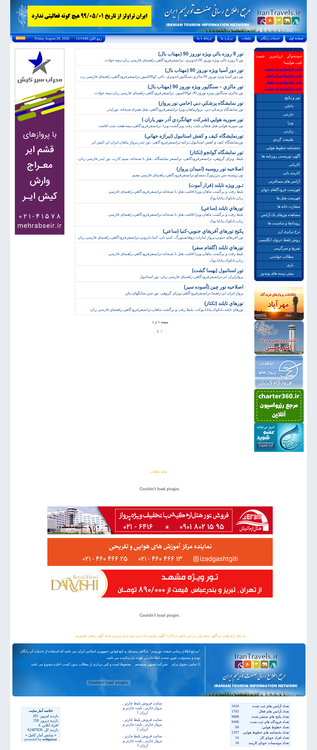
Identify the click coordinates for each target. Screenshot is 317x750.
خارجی (288, 114)
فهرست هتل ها (288, 198)
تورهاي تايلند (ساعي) (222, 208)
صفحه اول (296, 38)
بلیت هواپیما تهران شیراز (283, 88)
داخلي (288, 106)
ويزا (290, 123)
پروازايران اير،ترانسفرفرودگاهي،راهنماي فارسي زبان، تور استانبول (191, 277)
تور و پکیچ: (292, 97)
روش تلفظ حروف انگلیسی (279, 240)
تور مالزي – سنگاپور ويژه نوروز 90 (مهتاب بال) (195, 86)
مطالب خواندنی (281, 256)
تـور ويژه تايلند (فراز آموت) (216, 185)
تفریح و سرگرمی (287, 248)
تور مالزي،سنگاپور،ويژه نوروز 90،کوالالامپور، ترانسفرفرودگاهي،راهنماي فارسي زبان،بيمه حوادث (168, 93)
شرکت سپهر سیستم (151, 664)
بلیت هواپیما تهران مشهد (283, 69)
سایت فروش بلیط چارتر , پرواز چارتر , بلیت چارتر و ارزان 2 (142, 724)
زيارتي (288, 131)
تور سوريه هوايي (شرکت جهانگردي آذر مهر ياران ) (192, 119)
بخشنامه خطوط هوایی (283, 148)
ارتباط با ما (204, 38)
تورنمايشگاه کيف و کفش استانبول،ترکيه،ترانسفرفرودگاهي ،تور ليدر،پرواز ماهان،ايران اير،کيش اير (167, 142)
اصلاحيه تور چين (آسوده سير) (213, 286)
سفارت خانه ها (288, 206)
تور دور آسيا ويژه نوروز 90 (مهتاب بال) (204, 70)
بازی (290, 265)
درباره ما (227, 38)
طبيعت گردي (283, 139)
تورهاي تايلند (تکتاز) (223, 303)
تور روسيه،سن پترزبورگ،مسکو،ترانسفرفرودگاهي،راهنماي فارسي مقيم (187, 175)
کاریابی (294, 164)
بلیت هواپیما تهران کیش (284, 75)
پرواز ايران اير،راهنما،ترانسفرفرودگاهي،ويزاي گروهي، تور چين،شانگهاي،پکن (184, 293)
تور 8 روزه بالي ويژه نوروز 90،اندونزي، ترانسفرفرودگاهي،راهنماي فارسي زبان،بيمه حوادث (173, 60)
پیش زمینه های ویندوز (276, 273)
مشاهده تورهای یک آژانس (280, 215)
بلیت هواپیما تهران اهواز (284, 82)
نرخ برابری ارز (289, 231)
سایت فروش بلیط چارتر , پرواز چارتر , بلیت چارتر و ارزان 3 (142, 741)
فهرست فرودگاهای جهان (280, 190)
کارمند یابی (291, 173)
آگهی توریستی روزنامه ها (281, 156)
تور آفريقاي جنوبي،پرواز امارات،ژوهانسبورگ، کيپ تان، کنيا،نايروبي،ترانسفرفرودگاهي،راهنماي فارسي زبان (160, 237)
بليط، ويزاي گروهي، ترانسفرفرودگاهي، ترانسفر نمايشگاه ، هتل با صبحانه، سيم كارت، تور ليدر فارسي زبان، (160, 159)
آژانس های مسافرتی (284, 181)
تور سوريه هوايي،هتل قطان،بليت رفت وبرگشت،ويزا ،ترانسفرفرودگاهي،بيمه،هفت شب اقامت (170, 126)
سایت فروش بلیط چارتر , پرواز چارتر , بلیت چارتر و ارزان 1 (142, 708)
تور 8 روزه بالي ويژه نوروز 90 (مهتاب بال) (200, 53)
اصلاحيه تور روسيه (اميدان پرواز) (209, 168)
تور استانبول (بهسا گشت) (217, 270)
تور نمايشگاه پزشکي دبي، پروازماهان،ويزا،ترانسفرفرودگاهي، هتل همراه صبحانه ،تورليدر (175, 109)
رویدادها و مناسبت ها (284, 223)
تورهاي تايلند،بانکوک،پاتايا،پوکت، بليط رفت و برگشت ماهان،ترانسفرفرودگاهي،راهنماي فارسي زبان (166, 309)
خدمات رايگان (270, 38)
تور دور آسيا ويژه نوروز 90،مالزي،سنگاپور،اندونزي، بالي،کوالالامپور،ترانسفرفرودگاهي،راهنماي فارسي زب (161, 76)
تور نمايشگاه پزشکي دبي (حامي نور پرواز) (200, 103)
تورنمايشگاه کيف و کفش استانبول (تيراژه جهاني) (194, 136)
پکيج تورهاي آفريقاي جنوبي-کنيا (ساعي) (203, 231)
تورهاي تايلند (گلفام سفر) (217, 247)
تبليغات (246, 38)
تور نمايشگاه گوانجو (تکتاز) (216, 152)
